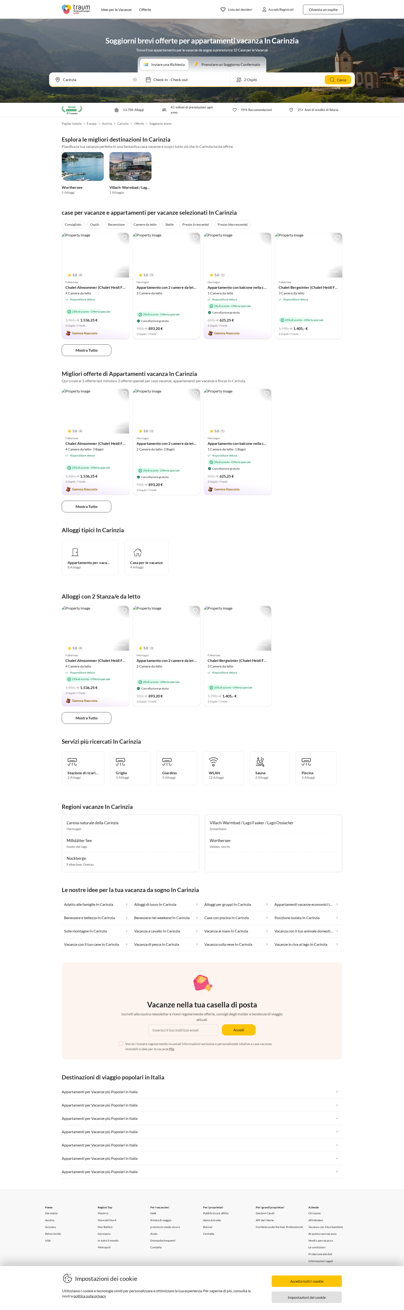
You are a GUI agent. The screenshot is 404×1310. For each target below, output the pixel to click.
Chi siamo (314, 1213)
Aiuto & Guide (212, 1220)
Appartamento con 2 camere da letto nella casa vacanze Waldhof (190, 287)
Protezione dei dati (320, 1254)
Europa (92, 123)
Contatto (156, 1247)
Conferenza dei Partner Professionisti (279, 1227)
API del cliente (265, 1220)
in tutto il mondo (108, 1240)
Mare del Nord (107, 1220)
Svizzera (50, 1227)
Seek (153, 1213)
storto (225, 847)
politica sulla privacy (89, 1296)
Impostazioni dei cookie (307, 1297)
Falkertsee (74, 864)
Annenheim (218, 829)
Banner (208, 1227)
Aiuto (153, 1233)
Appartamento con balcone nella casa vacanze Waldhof (253, 287)
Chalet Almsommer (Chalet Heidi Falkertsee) (102, 287)
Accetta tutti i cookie (306, 1281)
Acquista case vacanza (322, 1233)
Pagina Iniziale (72, 123)
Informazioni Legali (320, 1261)
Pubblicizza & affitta (215, 1213)
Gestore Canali (265, 1213)
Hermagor (74, 829)
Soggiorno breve (160, 123)
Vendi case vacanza (320, 1240)
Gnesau (88, 864)
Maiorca (103, 1213)
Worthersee (72, 187)
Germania (51, 1213)
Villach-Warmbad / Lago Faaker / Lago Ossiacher (149, 187)
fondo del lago (77, 847)
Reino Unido (53, 1233)
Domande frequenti (162, 1240)
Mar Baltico (105, 1227)
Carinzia (123, 123)
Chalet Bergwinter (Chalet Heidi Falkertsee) (315, 287)
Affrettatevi (315, 1220)
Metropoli (104, 1247)
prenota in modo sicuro (165, 1227)
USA (48, 1240)
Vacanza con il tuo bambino (325, 1227)
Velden (215, 847)
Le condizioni (316, 1247)
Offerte (139, 123)
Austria (107, 123)
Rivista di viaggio (160, 1220)
